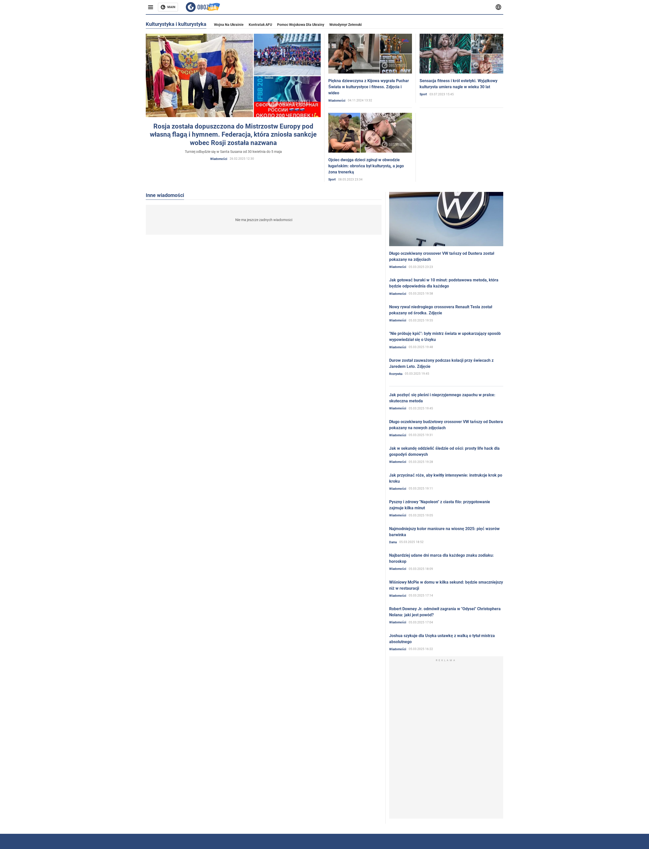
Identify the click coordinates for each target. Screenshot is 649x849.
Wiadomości (218, 159)
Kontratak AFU (260, 25)
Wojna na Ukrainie (229, 25)
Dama (393, 542)
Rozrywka (395, 374)
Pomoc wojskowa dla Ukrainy (300, 25)
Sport (423, 94)
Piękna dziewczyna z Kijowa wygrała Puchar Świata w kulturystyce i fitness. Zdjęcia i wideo (368, 86)
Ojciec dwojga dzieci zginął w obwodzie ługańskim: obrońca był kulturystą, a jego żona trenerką (366, 165)
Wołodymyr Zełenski (345, 25)
